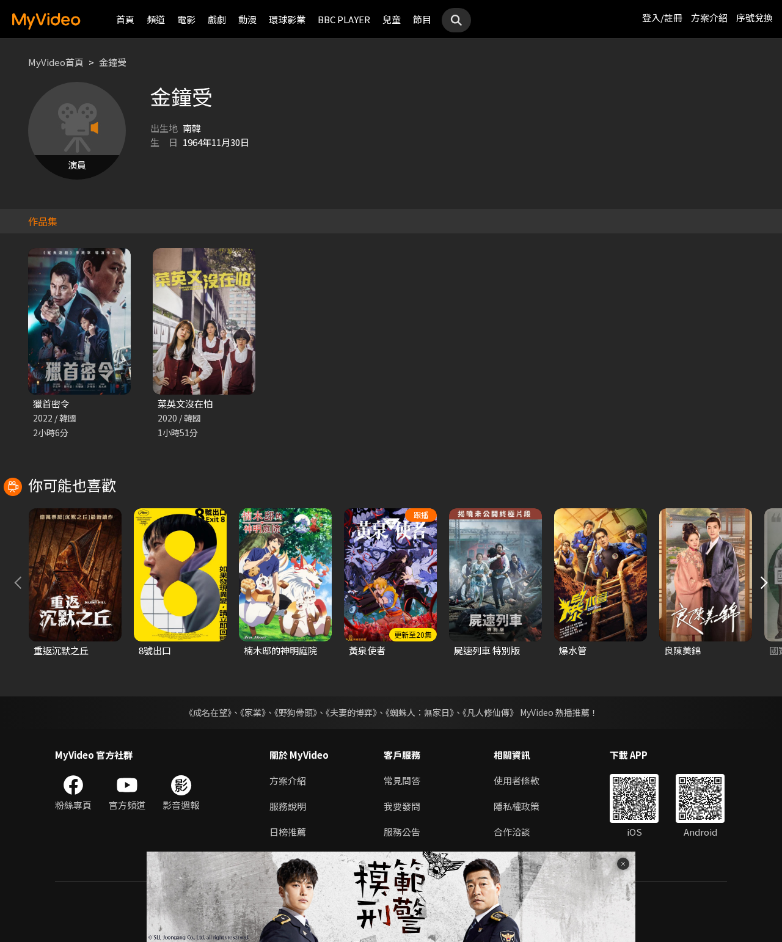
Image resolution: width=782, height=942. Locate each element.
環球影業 (287, 19)
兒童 (391, 19)
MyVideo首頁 (56, 62)
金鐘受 (112, 62)
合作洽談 (512, 831)
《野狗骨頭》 (295, 712)
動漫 (247, 19)
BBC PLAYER (344, 19)
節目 (422, 19)
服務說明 (287, 806)
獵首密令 (51, 403)
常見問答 (402, 780)
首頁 (125, 19)
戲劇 (217, 19)
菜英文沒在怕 (185, 403)
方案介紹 (709, 17)
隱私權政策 (516, 806)
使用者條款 (516, 780)
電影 (186, 19)
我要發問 (402, 806)
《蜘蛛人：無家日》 (420, 712)
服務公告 (402, 831)
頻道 (156, 19)
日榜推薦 (287, 831)
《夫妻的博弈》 (351, 712)
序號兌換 (754, 17)
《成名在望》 (208, 712)
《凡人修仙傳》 (490, 712)
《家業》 (253, 712)
